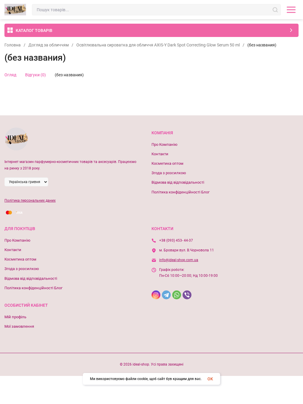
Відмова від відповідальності (178, 182)
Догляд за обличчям (48, 45)
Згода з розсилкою (169, 173)
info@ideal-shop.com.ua (178, 260)
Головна (12, 45)
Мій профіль (15, 317)
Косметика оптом (167, 163)
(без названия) (69, 75)
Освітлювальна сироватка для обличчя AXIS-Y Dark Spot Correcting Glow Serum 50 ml (158, 45)
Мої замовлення (19, 326)
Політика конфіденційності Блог (180, 192)
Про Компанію (165, 144)
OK (210, 378)
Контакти (160, 154)
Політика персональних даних (30, 200)
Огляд (10, 75)
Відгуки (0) (35, 75)
